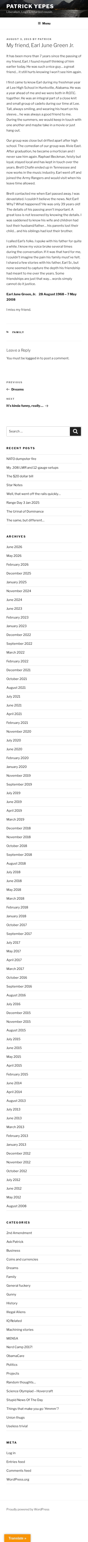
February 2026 (17, 565)
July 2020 (13, 740)
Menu (46, 23)
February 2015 (17, 1074)
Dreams (12, 1268)
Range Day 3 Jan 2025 (23, 503)
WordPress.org (17, 1479)
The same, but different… (25, 520)
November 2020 (18, 731)
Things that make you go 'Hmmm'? (32, 1409)
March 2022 (15, 652)
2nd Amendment (19, 1233)
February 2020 (17, 758)
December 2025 (18, 573)
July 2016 (13, 1004)
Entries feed (15, 1462)
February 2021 (17, 723)
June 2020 (14, 749)
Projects (12, 1373)
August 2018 (16, 863)
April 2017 (14, 960)
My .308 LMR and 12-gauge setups (32, 468)
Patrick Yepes (30, 6)
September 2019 (19, 784)
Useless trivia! (17, 1426)
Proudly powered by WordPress (27, 1509)
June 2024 (14, 600)
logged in (33, 358)
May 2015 (13, 1057)
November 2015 (18, 1022)
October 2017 (16, 925)
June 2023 (14, 609)
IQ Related (14, 1321)
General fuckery (18, 1286)
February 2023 (17, 617)
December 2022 (18, 635)
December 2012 (18, 1153)
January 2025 (16, 582)
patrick (45, 39)
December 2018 (18, 828)
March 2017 (15, 969)
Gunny (11, 1294)
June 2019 (14, 802)
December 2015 (18, 1013)
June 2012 (14, 1188)
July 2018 (13, 872)
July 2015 (13, 1039)
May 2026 (14, 556)
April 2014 (14, 1092)
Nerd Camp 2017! (19, 1347)
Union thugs (15, 1417)
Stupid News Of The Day (24, 1400)
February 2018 (17, 907)
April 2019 (14, 811)
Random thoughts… (21, 1382)
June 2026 (14, 547)
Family (18, 332)
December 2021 (18, 670)
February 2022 (17, 661)
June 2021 (14, 705)
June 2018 (14, 881)
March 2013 (15, 1127)
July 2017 (13, 943)
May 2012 (13, 1197)
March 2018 (15, 898)
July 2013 (13, 1109)
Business (13, 1251)
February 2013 (17, 1136)
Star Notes (14, 485)
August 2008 (16, 1206)
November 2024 (18, 591)
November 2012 (18, 1162)
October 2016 (16, 978)
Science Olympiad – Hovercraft (29, 1391)
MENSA (12, 1338)
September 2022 (19, 644)
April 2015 (14, 1065)
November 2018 (18, 837)
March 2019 (15, 819)
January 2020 (16, 767)
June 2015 (14, 1048)
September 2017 (19, 934)
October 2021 (16, 679)
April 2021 (14, 714)
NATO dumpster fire (21, 459)
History (12, 1303)
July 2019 (13, 793)
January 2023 (16, 626)
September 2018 (19, 855)
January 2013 (16, 1145)
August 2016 (16, 995)
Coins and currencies (22, 1259)
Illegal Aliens (16, 1312)
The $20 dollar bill (19, 476)
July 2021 (13, 696)
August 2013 (16, 1101)
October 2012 (16, 1171)
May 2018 (13, 890)
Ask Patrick (14, 1242)
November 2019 (18, 776)
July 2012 (13, 1180)
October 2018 (16, 846)
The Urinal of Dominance (25, 511)
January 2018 (16, 916)
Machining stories (20, 1330)
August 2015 (16, 1030)
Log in (11, 1453)
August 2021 (16, 688)
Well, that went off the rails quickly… (33, 494)
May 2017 (13, 951)
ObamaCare (15, 1356)
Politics (12, 1365)
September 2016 (19, 986)
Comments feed (18, 1471)
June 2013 (14, 1118)
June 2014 (14, 1083)
